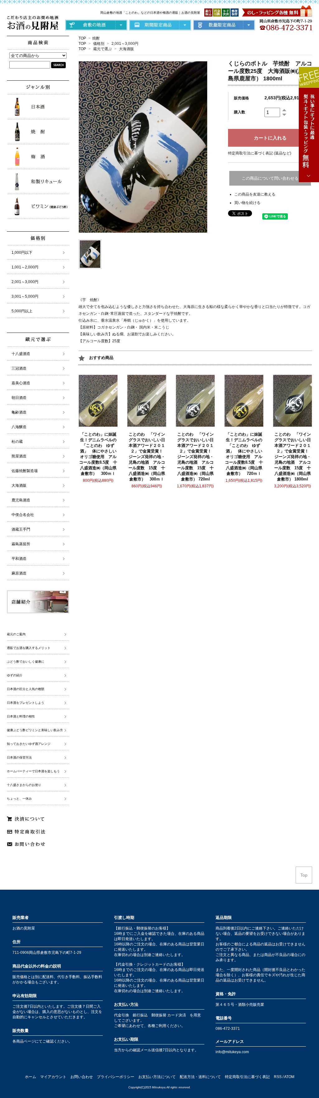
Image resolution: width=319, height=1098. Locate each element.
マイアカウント (53, 1077)
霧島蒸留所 (21, 544)
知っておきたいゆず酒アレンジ (28, 743)
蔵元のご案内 (16, 634)
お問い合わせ (81, 1077)
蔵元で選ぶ (102, 49)
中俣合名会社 (23, 515)
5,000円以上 (22, 311)
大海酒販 (126, 49)
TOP (82, 38)
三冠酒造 (19, 368)
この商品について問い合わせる (270, 178)
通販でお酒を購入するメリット (28, 648)
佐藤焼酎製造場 (25, 471)
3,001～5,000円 (25, 296)
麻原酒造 (19, 573)
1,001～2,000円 (25, 267)
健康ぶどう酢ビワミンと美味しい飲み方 (35, 730)
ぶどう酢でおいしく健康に (25, 661)
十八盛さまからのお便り (24, 785)
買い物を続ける (247, 203)
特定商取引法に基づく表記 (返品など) (259, 153)
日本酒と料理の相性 (21, 716)
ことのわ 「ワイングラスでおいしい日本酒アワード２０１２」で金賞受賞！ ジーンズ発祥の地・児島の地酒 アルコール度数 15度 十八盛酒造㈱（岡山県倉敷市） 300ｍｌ (147, 456)
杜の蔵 (17, 441)
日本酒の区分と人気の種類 (25, 689)
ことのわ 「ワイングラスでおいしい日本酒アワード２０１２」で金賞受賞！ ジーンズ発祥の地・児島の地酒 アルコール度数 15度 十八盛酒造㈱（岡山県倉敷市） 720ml (196, 456)
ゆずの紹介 (14, 675)
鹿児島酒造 (21, 500)
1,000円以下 (22, 252)
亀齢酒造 (19, 412)
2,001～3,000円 (125, 43)
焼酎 (96, 38)
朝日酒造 (19, 397)
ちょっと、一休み (19, 798)
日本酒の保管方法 (19, 757)
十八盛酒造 (21, 354)
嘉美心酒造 (21, 383)
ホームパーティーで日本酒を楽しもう (33, 771)
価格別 (98, 43)
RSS (278, 1077)
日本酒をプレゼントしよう (25, 702)
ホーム (30, 1077)
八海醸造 (19, 427)
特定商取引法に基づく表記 (247, 1077)
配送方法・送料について (200, 1077)
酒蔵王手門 (21, 529)
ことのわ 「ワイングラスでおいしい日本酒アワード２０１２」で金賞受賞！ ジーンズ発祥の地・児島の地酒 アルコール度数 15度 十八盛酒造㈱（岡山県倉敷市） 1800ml (293, 456)
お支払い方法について (157, 1077)
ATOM (289, 1077)
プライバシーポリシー (115, 1077)
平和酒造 (19, 558)
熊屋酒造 (19, 456)
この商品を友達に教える (254, 194)
